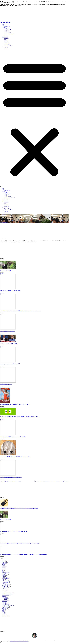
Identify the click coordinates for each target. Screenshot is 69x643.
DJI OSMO (4, 563)
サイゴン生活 (3, 214)
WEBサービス (6, 42)
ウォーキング (4, 580)
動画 (3, 610)
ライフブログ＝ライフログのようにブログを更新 (19, 641)
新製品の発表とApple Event (6, 384)
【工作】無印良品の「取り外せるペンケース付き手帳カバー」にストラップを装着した (19, 508)
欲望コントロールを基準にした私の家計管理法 (10, 290)
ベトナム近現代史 (7, 32)
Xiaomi (3, 576)
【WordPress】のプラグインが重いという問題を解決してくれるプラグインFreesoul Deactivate (20, 310)
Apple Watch (6, 204)
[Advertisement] (34, 13)
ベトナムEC (4, 597)
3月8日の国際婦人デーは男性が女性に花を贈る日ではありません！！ (15, 404)
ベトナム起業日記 (5, 22)
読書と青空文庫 (7, 26)
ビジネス (4, 596)
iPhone (5, 40)
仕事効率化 (6, 38)
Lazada (5, 599)
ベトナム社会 (6, 28)
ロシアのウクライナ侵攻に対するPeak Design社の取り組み (13, 436)
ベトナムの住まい (5, 600)
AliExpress (6, 598)
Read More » (2, 273)
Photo (3, 571)
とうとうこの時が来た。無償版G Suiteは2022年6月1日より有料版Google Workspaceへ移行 (19, 543)
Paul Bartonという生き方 (5, 270)
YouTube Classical (5, 577)
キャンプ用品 (6, 584)
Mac (5, 39)
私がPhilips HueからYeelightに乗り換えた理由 (10, 363)
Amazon (3, 560)
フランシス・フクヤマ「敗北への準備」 (9, 343)
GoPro (3, 564)
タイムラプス (4, 590)
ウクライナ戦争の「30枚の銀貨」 (7, 331)
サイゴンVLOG (5, 585)
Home (3, 24)
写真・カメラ (4, 609)
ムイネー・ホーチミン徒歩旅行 (8, 605)
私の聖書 (4, 613)
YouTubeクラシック (7, 44)
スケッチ (4, 588)
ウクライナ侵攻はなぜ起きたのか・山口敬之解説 (11, 477)
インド (3, 579)
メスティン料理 (5, 606)
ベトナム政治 (6, 31)
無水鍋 (3, 612)
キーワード (6, 48)
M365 (3, 569)
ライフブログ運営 (5, 607)
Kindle (3, 568)
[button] (34, 118)
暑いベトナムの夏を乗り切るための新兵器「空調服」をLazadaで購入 (15, 456)
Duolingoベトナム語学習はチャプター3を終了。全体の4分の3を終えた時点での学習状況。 (19, 416)
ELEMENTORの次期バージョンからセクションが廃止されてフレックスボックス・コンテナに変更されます (23, 554)
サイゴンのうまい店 (6, 198)
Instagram (4, 566)
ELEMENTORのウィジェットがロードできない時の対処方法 (13, 531)
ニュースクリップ (7, 29)
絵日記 (3, 614)
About (3, 46)
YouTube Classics (5, 43)
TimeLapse (4, 573)
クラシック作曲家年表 (8, 45)
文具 (3, 611)
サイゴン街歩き (7, 581)
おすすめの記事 (5, 582)
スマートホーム (5, 589)
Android (3, 561)
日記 (3, 25)
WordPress (6, 41)
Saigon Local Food (5, 572)
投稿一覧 (6, 47)
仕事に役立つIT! (5, 37)
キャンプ (4, 583)
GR (3, 565)
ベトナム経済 (6, 30)
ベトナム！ (4, 27)
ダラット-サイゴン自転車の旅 (9, 197)
